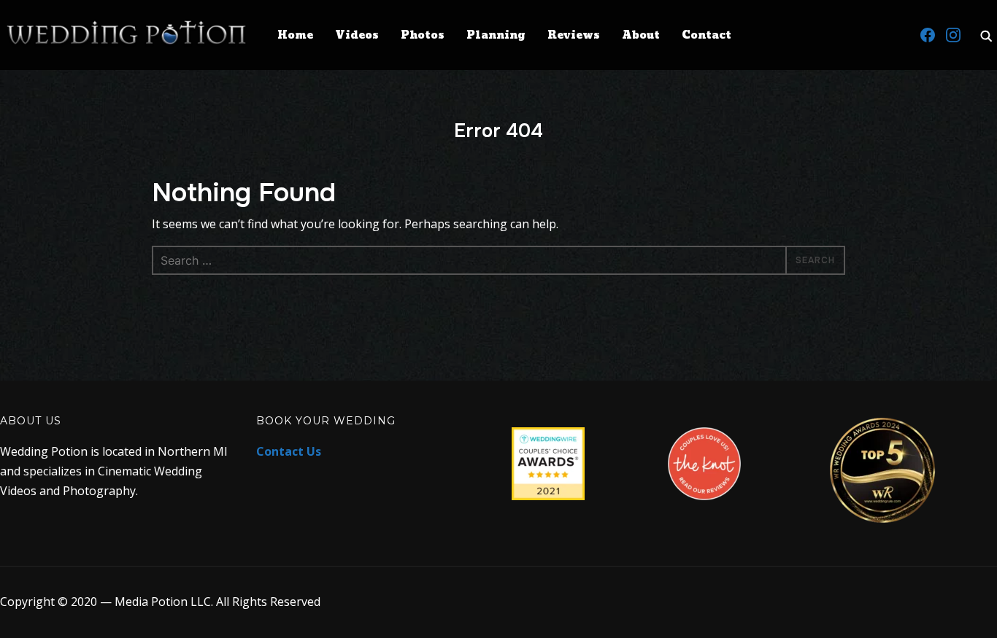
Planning (496, 35)
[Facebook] (927, 35)
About (641, 35)
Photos (422, 35)
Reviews (573, 35)
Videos (357, 35)
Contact (706, 35)
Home (295, 35)
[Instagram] (953, 35)
